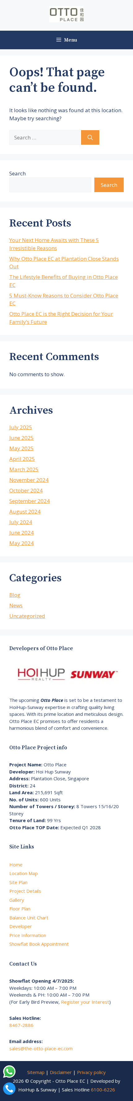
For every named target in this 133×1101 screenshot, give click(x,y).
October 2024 (26, 490)
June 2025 (21, 437)
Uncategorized (27, 615)
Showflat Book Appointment (39, 944)
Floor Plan (19, 908)
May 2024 (21, 543)
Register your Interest (85, 1002)
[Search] (90, 137)
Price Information (27, 935)
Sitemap (36, 1072)
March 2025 (24, 469)
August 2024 (25, 511)
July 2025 (20, 427)
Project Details (25, 891)
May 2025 (21, 448)
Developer (20, 926)
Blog (14, 594)
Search (17, 173)
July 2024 (20, 522)
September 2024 (29, 500)
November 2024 (29, 479)
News (16, 605)
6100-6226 (103, 1089)
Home (16, 864)
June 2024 (21, 532)
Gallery (16, 900)
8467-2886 (21, 1025)
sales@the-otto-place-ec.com (41, 1048)
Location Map (23, 873)
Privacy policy (91, 1072)
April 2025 (22, 458)
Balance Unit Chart (28, 917)
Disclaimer (61, 1072)
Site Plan (18, 882)
